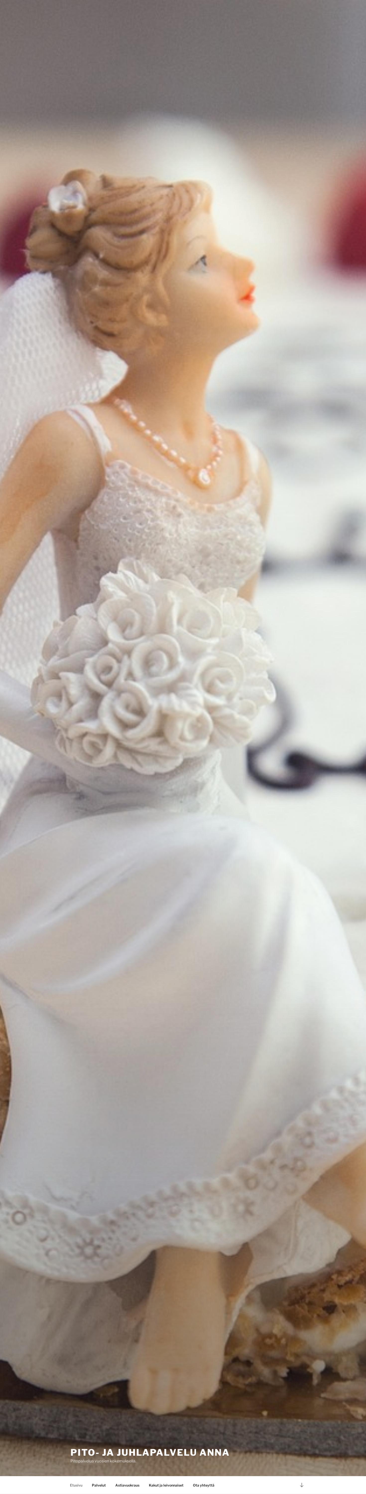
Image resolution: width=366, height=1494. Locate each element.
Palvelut (99, 1485)
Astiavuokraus (127, 1485)
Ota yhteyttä (203, 1485)
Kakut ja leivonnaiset (166, 1485)
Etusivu (76, 1485)
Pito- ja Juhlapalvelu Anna (150, 1452)
